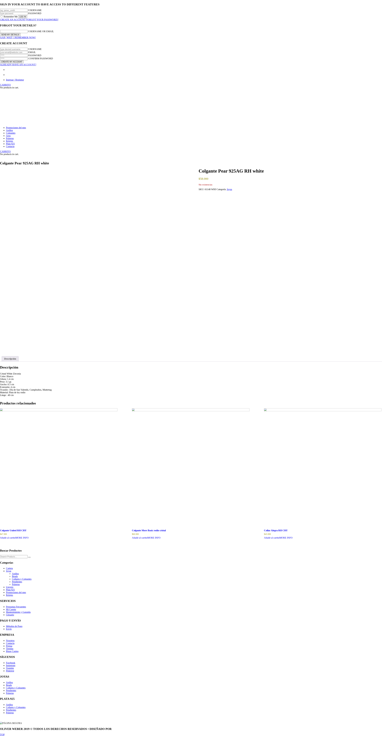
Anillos (15, 573)
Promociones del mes (16, 592)
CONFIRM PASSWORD (40, 58)
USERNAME (35, 10)
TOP (2, 734)
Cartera (9, 568)
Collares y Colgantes (21, 579)
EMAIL (32, 52)
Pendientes (17, 581)
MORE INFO (22, 537)
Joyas (229, 189)
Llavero (9, 587)
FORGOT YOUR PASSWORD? (42, 19)
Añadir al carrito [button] (7, 537)
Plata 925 (10, 589)
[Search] (29, 557)
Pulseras (16, 584)
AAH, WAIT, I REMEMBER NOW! (18, 37)
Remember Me (10, 16)
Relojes (9, 595)
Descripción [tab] (10, 358)
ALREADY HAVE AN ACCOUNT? (18, 64)
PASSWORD (34, 13)
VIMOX (117, 728)
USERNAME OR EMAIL (41, 31)
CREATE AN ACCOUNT (13, 19)
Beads (15, 576)
